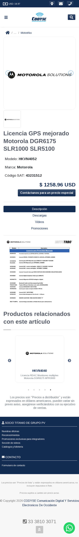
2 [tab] (34, 390)
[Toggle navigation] (7, 17)
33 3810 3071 (41, 521)
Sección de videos (11, 443)
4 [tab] (45, 390)
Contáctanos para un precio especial (46, 192)
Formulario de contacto (13, 465)
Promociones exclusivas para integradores (23, 439)
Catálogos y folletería (12, 447)
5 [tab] (50, 390)
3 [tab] (39, 390)
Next (69, 361)
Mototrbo (26, 32)
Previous (9, 361)
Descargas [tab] (40, 215)
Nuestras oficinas (10, 431)
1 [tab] (28, 390)
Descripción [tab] (39, 209)
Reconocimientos (10, 435)
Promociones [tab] (39, 228)
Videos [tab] (39, 222)
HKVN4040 (39, 370)
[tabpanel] (39, 361)
